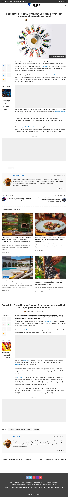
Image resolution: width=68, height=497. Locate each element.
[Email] (4, 80)
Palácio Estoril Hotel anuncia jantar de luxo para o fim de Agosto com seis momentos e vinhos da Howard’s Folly (50, 239)
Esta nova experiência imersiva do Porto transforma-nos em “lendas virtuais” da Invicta (6, 104)
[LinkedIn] (4, 75)
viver (38, 277)
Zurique (25, 360)
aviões (11, 168)
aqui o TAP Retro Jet (27, 127)
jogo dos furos (55, 75)
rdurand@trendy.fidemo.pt (20, 185)
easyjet (12, 429)
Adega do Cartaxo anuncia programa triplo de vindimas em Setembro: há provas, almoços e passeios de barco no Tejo (49, 282)
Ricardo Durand (31, 19)
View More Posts (58, 175)
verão (29, 429)
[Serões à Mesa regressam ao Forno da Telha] (17, 267)
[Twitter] (60, 1)
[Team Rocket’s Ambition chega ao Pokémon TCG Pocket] (6, 346)
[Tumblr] (9, 75)
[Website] (58, 189)
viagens (36, 429)
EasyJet (28, 330)
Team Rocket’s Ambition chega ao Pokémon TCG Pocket (6, 355)
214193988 (6, 1)
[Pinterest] (62, 1)
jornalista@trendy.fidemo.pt (19, 1)
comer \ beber (7, 233)
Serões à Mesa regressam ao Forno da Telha (15, 281)
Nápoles (17, 364)
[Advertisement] (40, 96)
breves (6, 277)
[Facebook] (58, 1)
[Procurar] (65, 5)
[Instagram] (63, 1)
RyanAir (19, 377)
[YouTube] (65, 1)
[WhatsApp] (9, 70)
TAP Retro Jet (44, 66)
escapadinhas (49, 321)
